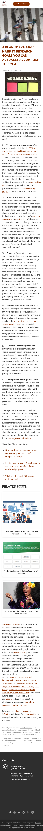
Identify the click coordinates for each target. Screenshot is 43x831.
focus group (6, 732)
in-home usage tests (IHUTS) (19, 685)
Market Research (26, 728)
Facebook (10, 813)
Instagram (26, 711)
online (22, 652)
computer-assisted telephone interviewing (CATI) (18, 691)
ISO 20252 (30, 828)
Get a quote (21, 4)
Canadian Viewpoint (10, 624)
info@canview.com (22, 779)
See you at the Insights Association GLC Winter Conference (32, 741)
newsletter (31, 714)
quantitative (6, 734)
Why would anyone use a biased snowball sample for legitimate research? (11, 742)
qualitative (35, 732)
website (8, 699)
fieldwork (37, 730)
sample (13, 677)
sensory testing (27, 686)
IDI (12, 732)
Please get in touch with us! (19, 438)
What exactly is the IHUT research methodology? (20, 477)
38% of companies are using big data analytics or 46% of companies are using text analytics (20, 151)
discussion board (26, 730)
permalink (32, 734)
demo (15, 812)
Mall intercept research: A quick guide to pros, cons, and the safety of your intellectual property (22, 466)
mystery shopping (21, 683)
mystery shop (26, 732)
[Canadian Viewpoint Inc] (4, 5)
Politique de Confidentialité (17, 825)
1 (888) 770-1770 (18, 768)
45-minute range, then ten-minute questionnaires (19, 322)
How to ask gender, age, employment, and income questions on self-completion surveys (21, 453)
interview (17, 732)
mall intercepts (16, 680)
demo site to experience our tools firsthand (18, 703)
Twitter (7, 714)
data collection (13, 730)
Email (32, 812)
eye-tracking (20, 219)
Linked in (28, 813)
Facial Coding (24, 693)
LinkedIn (17, 711)
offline (16, 652)
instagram (23, 813)
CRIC (22, 828)
